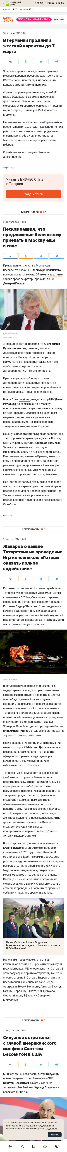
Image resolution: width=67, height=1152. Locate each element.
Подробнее (51, 1128)
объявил (26, 847)
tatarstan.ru (13, 679)
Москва (24, 9)
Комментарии (33, 211)
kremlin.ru (12, 337)
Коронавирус (9, 168)
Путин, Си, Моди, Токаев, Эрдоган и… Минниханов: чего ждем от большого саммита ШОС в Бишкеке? (33, 945)
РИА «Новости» (47, 110)
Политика (7, 515)
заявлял (52, 433)
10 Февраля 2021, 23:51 (15, 33)
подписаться (33, 194)
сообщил (24, 399)
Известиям (55, 274)
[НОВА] (33, 19)
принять (55, 1134)
